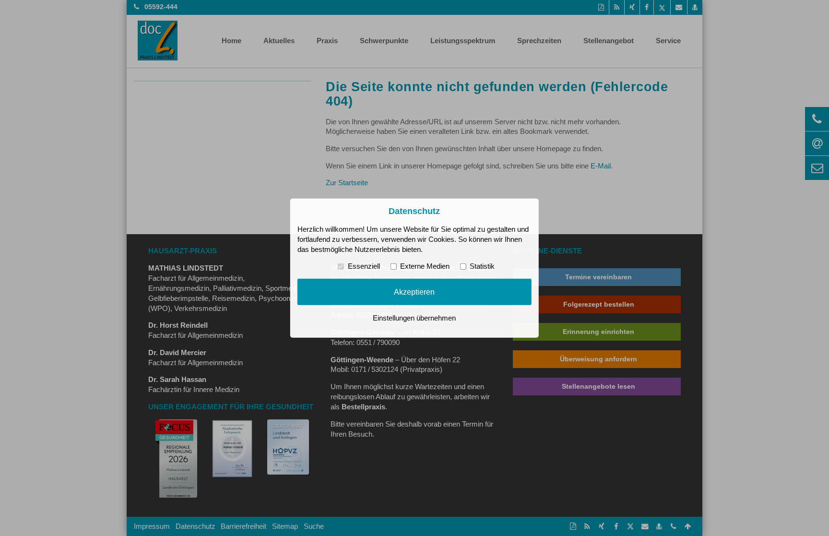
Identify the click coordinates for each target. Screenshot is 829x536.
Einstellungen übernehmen (414, 318)
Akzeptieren (414, 291)
